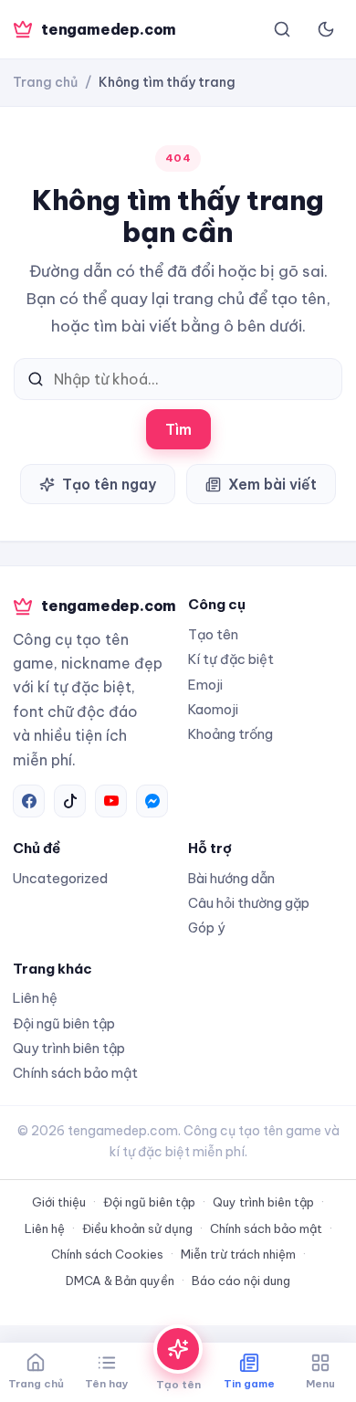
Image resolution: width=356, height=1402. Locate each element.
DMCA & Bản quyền (120, 1280)
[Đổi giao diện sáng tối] (326, 29)
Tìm (178, 429)
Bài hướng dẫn (231, 878)
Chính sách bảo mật (75, 1072)
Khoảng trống (230, 734)
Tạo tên (213, 634)
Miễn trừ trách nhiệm (238, 1254)
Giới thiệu (59, 1202)
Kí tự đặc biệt (231, 659)
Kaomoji (213, 709)
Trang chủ (45, 82)
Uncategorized (60, 878)
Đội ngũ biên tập (64, 1023)
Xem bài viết (272, 484)
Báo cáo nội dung (241, 1280)
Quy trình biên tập (69, 1048)
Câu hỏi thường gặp (248, 903)
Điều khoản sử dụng (137, 1228)
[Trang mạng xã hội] (29, 801)
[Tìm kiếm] (282, 29)
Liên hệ (35, 998)
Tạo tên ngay (109, 484)
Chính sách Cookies (107, 1254)
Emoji (205, 684)
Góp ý (206, 927)
